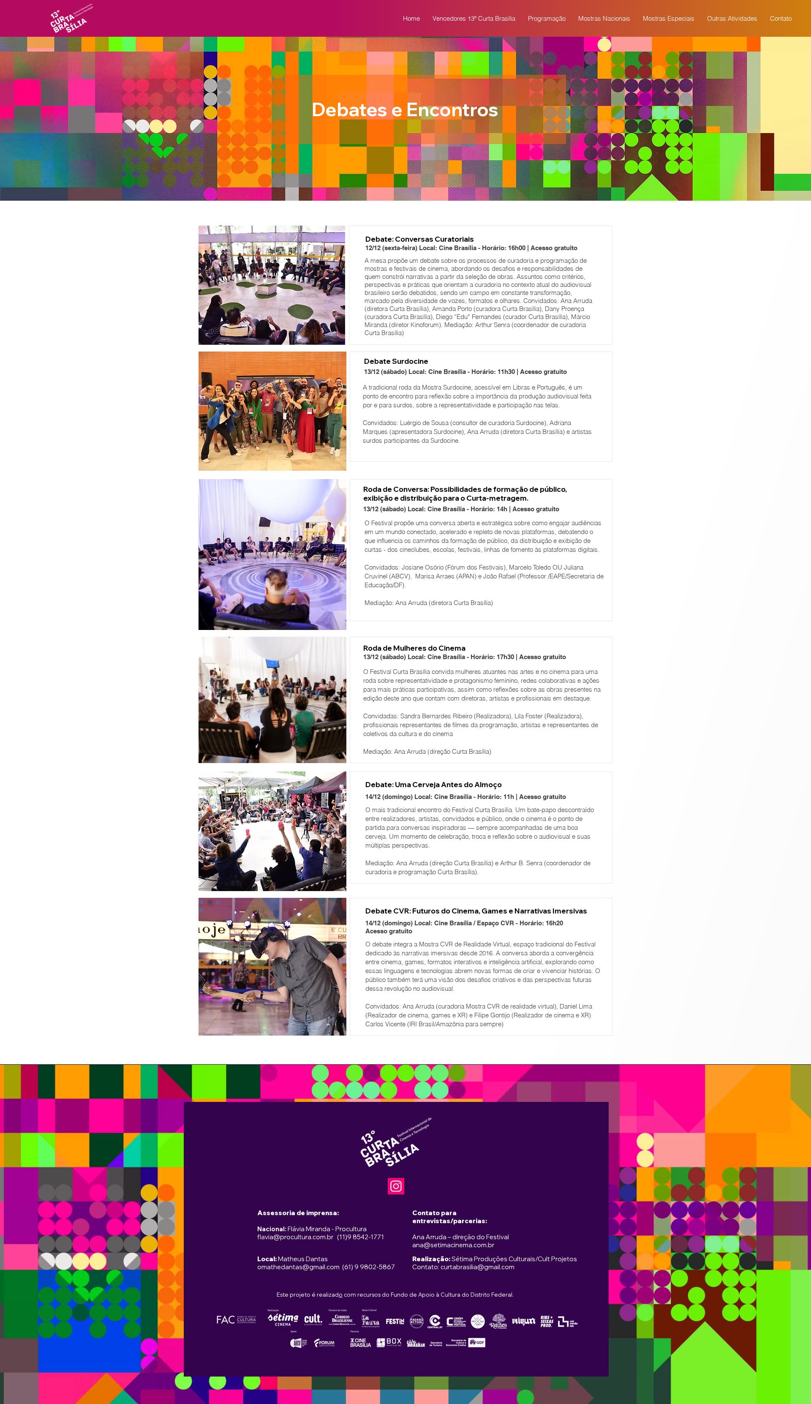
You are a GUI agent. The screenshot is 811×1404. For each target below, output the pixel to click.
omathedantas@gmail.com (298, 1267)
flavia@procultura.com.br (295, 1237)
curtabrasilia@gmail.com (477, 1267)
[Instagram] (396, 1186)
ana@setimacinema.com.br (453, 1245)
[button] (547, 18)
